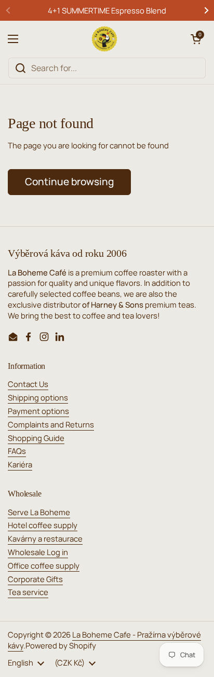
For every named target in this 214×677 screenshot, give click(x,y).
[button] (195, 39)
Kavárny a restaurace (45, 538)
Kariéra (20, 464)
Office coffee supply (43, 565)
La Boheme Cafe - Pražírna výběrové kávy (104, 640)
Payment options (38, 411)
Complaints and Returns (51, 424)
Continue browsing (69, 181)
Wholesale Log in (38, 552)
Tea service (28, 592)
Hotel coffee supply (42, 525)
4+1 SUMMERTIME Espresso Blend (107, 10)
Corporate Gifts (35, 579)
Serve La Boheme (39, 512)
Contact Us (28, 384)
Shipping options (38, 397)
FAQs (17, 451)
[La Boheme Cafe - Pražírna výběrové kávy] (104, 39)
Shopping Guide (36, 438)
